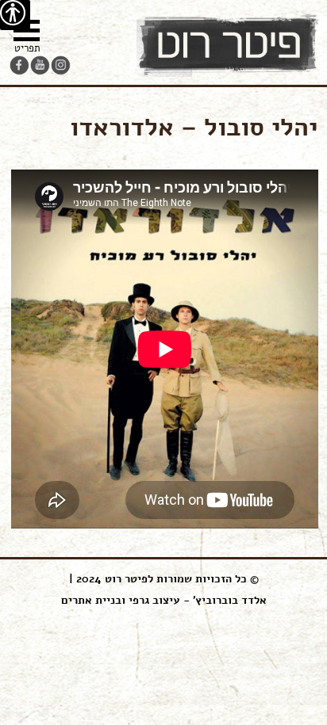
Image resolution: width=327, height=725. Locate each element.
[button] (27, 38)
